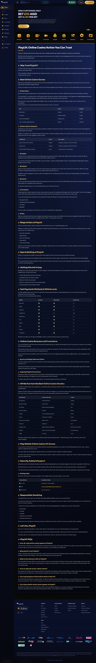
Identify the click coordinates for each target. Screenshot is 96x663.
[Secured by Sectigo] (21, 645)
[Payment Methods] (21, 638)
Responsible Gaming (85, 612)
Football (56, 610)
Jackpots (43, 610)
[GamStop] (88, 641)
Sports (55, 606)
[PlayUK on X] (21, 612)
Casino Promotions (72, 606)
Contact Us (43, 625)
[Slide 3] (90, 29)
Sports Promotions (72, 608)
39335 (55, 655)
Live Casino (43, 608)
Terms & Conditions (85, 608)
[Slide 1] (87, 29)
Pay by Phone (44, 616)
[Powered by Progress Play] (60, 641)
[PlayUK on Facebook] (18, 612)
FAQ (42, 622)
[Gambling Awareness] (79, 641)
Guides (69, 610)
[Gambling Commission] (50, 641)
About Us (83, 606)
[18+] (30, 645)
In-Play (55, 608)
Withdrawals (43, 629)
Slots (42, 606)
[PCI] (69, 641)
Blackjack (43, 614)
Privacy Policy (84, 610)
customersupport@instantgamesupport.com (51, 486)
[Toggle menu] (17, 2)
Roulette (43, 612)
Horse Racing (57, 612)
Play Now (24, 27)
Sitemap (43, 631)
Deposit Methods (45, 627)
